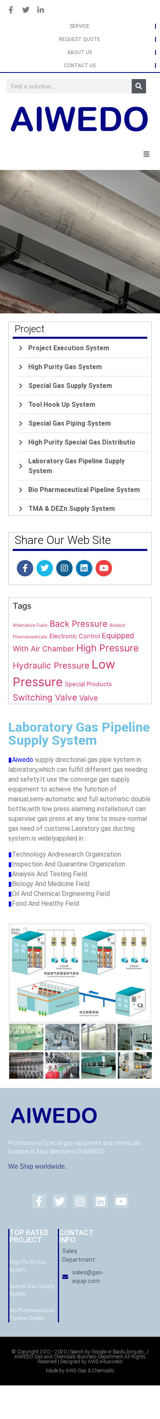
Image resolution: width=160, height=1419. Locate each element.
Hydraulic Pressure (51, 665)
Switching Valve (45, 697)
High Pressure (107, 648)
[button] (146, 154)
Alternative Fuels (30, 625)
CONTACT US (80, 65)
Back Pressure (78, 624)
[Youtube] (104, 568)
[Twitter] (45, 568)
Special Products (88, 684)
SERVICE (79, 26)
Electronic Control (74, 636)
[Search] (139, 86)
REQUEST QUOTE (79, 39)
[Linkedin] (84, 568)
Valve (88, 698)
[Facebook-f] (25, 568)
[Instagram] (64, 568)
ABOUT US (79, 52)
